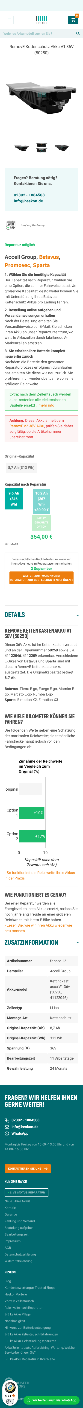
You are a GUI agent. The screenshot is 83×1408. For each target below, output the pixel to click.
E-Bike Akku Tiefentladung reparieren (30, 1341)
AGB (8, 1247)
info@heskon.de (28, 201)
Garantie (11, 1214)
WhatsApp (20, 1133)
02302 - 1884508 (29, 195)
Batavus (49, 257)
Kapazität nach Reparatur (25, 484)
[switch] (10, 1401)
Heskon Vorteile (16, 1294)
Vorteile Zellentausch (19, 1301)
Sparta (41, 265)
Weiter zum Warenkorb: (40, 578)
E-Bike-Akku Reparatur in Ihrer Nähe (30, 1359)
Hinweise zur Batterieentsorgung (28, 1327)
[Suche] (78, 33)
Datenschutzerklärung (20, 1254)
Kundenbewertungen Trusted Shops (30, 1287)
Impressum (13, 1241)
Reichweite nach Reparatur (24, 1307)
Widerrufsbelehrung (18, 1261)
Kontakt (10, 1207)
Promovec (17, 265)
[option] (41, 96)
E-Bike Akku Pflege (17, 1314)
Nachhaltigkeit (15, 1321)
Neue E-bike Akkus (17, 1201)
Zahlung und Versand (20, 1221)
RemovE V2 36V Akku (26, 426)
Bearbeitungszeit (16, 1234)
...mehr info (44, 405)
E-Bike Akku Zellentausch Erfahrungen (31, 1334)
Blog (8, 1281)
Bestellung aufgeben (19, 1227)
